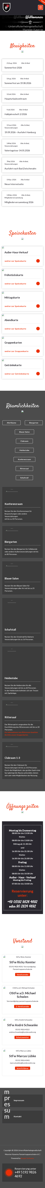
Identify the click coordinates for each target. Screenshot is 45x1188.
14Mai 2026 (11, 143)
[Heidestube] (12, 661)
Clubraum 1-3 (12, 757)
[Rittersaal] (12, 708)
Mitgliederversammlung (13, 198)
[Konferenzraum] (12, 494)
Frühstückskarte (13, 274)
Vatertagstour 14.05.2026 (17, 150)
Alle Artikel (25, 63)
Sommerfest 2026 (13, 67)
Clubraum (24, 441)
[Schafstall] (12, 613)
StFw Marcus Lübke (22, 1056)
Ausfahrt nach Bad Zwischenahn (20, 168)
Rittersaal (24, 468)
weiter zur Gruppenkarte (16, 351)
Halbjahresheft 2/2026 (15, 114)
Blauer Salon (24, 432)
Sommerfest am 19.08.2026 (17, 83)
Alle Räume (11, 423)
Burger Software (27, 1158)
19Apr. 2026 (11, 180)
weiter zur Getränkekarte (17, 374)
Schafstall (24, 478)
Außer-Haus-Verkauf (16, 252)
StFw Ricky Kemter (23, 962)
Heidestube (24, 450)
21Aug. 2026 (12, 63)
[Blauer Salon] (12, 569)
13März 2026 (12, 195)
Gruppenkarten (13, 342)
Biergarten (33, 423)
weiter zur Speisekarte (15, 261)
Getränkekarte (13, 365)
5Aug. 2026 (11, 78)
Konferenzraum (24, 459)
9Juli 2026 (10, 110)
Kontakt (18, 1116)
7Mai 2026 (11, 161)
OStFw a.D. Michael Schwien (22, 994)
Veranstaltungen (11, 128)
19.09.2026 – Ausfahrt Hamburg (20, 132)
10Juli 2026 (11, 94)
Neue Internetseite (14, 184)
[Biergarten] (12, 533)
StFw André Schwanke (22, 1025)
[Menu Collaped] (40, 7)
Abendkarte (11, 320)
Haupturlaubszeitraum (15, 98)
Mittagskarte (12, 297)
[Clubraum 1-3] (12, 749)
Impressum (19, 1100)
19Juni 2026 (11, 125)
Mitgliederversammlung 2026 (18, 202)
